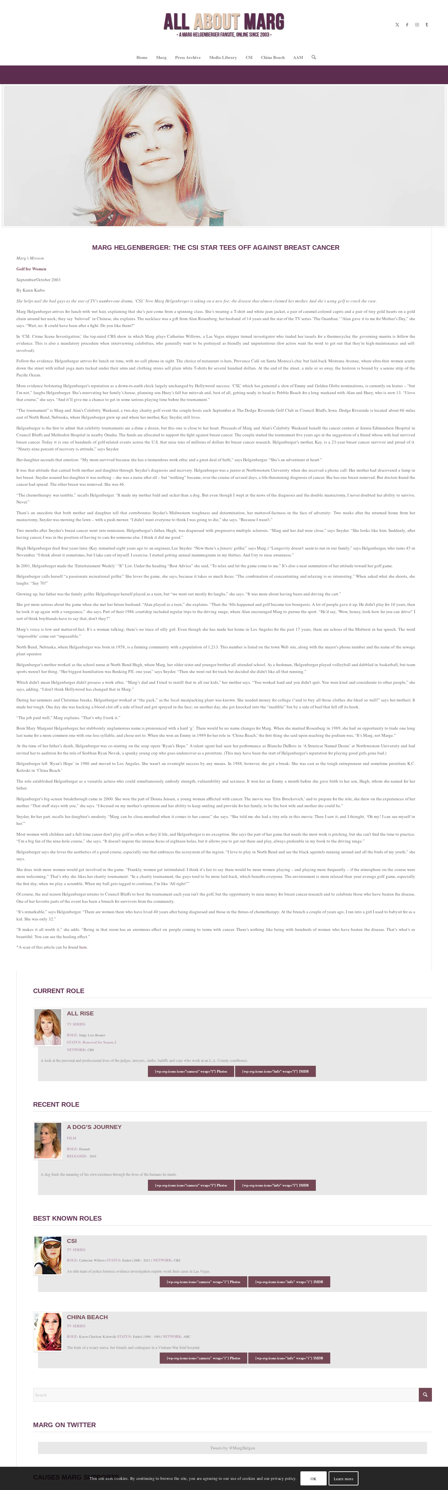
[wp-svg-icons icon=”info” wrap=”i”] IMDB (275, 1071)
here (83, 947)
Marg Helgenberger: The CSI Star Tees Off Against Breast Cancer (92, 74)
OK (314, 1478)
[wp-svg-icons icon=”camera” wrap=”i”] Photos (191, 1071)
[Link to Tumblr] (427, 24)
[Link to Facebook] (407, 24)
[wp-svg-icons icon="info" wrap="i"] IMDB (289, 1281)
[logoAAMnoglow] (224, 24)
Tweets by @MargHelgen (232, 1448)
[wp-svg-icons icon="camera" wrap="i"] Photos (203, 1281)
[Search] (311, 57)
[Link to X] (397, 24)
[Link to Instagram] (417, 24)
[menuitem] (142, 57)
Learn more (344, 1478)
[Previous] (5, 155)
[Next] (442, 155)
